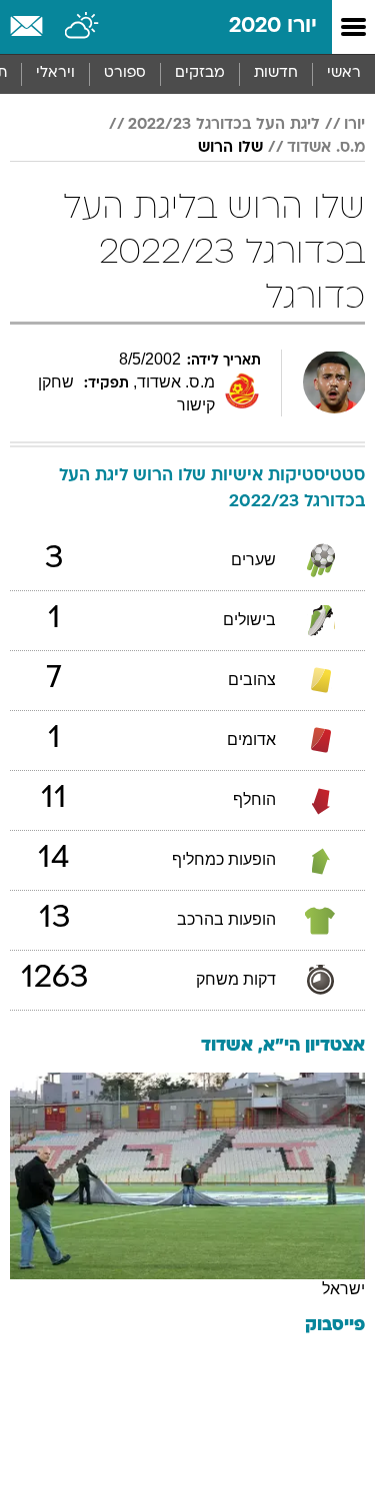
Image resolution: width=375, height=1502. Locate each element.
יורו (354, 125)
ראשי (344, 73)
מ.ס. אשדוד (326, 148)
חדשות (276, 73)
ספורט (125, 73)
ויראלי (55, 73)
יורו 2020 (273, 26)
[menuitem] (275, 74)
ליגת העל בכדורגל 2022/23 (224, 125)
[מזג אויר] (82, 27)
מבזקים (200, 73)
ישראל (343, 1288)
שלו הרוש (230, 148)
